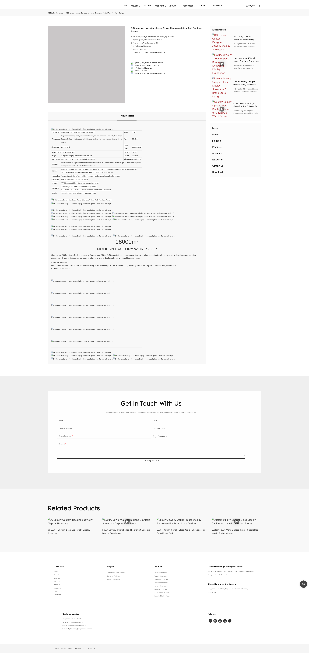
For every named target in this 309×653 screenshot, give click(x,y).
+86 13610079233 (76, 619)
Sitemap (92, 648)
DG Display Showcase (55, 13)
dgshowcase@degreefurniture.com (80, 629)
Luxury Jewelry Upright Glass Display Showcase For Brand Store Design (244, 83)
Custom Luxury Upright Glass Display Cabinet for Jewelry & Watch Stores (245, 105)
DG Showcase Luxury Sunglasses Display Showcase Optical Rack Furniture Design (95, 13)
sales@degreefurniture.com (77, 625)
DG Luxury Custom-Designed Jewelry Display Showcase (245, 38)
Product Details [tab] (127, 116)
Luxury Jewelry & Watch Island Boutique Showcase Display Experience (245, 60)
